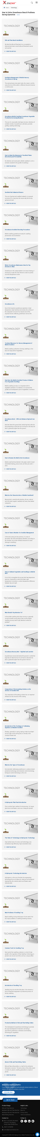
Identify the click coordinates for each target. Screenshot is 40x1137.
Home (7, 7)
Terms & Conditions (26, 1114)
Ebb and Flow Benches (8, 1108)
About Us (23, 1110)
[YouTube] (33, 1121)
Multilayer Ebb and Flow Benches (10, 1112)
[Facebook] (26, 1121)
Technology (24, 1108)
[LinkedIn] (29, 1121)
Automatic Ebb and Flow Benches (10, 1110)
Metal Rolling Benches (8, 1114)
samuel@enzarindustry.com (11, 1129)
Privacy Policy (24, 1112)
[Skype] (22, 1121)
